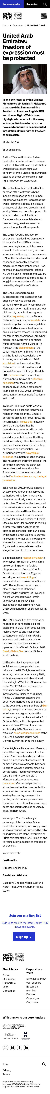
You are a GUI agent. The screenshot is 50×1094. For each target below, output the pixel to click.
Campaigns (32, 998)
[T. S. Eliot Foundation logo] (10, 1036)
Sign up (22, 937)
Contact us (9, 990)
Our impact (9, 979)
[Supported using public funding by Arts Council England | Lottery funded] (14, 1026)
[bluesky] (12, 1047)
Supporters (9, 983)
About (6, 975)
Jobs (5, 987)
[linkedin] (26, 1047)
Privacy (7, 1070)
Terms (6, 1074)
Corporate (32, 1002)
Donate (30, 994)
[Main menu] (43, 16)
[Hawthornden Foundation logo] (26, 1036)
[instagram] (5, 1047)
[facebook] (19, 1047)
